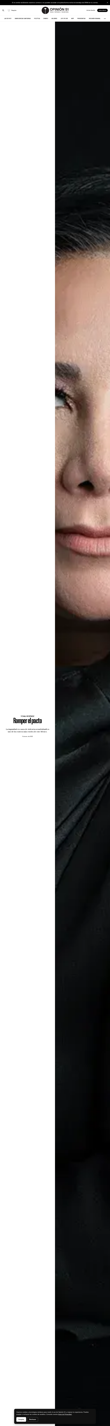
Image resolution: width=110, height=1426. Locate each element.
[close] (107, 2)
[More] (104, 18)
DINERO (45, 18)
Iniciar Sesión (91, 10)
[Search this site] (3, 10)
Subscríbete (102, 10)
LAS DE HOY (7, 18)
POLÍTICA (37, 18)
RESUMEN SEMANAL (94, 18)
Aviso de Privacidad (65, 1414)
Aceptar (21, 1419)
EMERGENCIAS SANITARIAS (23, 18)
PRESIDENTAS (81, 18)
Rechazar (32, 1419)
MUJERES (54, 18)
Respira (13, 10)
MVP (72, 18)
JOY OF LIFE (64, 18)
